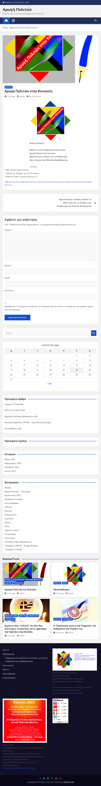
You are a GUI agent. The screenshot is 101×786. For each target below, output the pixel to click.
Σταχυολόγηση (9, 678)
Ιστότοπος (9, 290)
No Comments (35, 96)
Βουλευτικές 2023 (13, 495)
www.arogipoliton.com (11, 765)
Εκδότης (8, 87)
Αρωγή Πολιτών (17, 9)
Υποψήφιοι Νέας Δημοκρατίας (18, 542)
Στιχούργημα (10, 534)
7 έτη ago (11, 96)
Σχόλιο (8, 230)
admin (22, 96)
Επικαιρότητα (10, 515)
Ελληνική (41, 182)
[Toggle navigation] (13, 20)
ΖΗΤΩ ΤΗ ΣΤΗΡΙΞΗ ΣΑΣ (15, 410)
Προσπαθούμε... (9, 674)
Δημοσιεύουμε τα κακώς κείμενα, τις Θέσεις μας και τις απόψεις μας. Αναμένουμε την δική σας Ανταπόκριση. (74, 202)
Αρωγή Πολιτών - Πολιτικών (23, 580)
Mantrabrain (69, 782)
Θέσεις (8, 522)
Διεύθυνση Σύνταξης (14, 499)
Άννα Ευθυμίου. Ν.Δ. (13, 428)
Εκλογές (8, 511)
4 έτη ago (11, 636)
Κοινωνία (76, 182)
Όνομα (8, 265)
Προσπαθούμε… (62, 589)
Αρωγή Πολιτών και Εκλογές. (21, 589)
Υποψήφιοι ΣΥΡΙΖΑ (13, 549)
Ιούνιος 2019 (10, 471)
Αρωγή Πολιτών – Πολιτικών (18, 491)
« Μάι (49, 384)
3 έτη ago (11, 593)
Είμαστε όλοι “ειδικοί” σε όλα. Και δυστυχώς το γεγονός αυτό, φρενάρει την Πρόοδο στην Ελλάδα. (26, 628)
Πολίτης (8, 185)
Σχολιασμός (10, 538)
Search (93, 333)
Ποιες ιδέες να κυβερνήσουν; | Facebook (18, 768)
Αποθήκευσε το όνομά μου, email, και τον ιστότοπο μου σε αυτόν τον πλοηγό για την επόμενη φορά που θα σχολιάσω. (49, 308)
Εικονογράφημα (11, 503)
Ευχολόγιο (9, 518)
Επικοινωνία (60, 182)
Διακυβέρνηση (22, 182)
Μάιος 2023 (10, 459)
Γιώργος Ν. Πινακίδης (14, 404)
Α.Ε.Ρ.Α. (6, 650)
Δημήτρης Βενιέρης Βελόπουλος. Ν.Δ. (21, 416)
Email (8, 278)
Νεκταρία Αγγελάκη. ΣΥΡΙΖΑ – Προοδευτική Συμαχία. (28, 422)
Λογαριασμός (86, 182)
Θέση (68, 182)
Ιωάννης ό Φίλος (12, 530)
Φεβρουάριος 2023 (13, 463)
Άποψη (12, 182)
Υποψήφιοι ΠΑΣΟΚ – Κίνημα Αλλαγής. (21, 546)
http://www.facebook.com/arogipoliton (67, 693)
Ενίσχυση (50, 182)
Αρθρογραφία (8, 654)
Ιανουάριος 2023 (12, 467)
